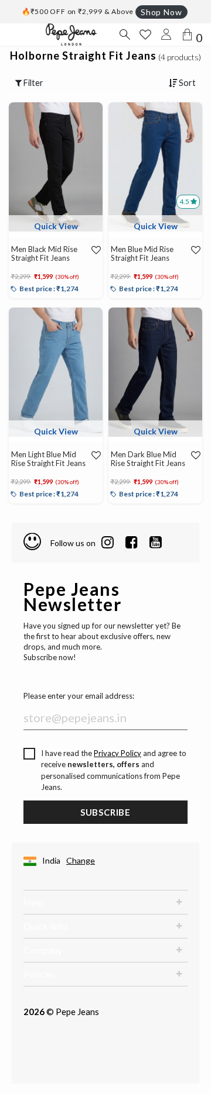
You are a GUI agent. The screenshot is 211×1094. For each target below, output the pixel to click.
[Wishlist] (94, 250)
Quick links (46, 925)
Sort (186, 83)
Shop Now (161, 12)
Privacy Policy (117, 753)
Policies (39, 973)
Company (42, 949)
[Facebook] (132, 542)
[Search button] (124, 34)
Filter (32, 83)
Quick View (56, 226)
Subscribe (105, 812)
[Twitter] (156, 542)
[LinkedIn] (108, 542)
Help (33, 901)
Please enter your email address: (78, 695)
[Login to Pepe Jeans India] (166, 34)
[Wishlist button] (145, 34)
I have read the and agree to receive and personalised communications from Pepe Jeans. (113, 770)
